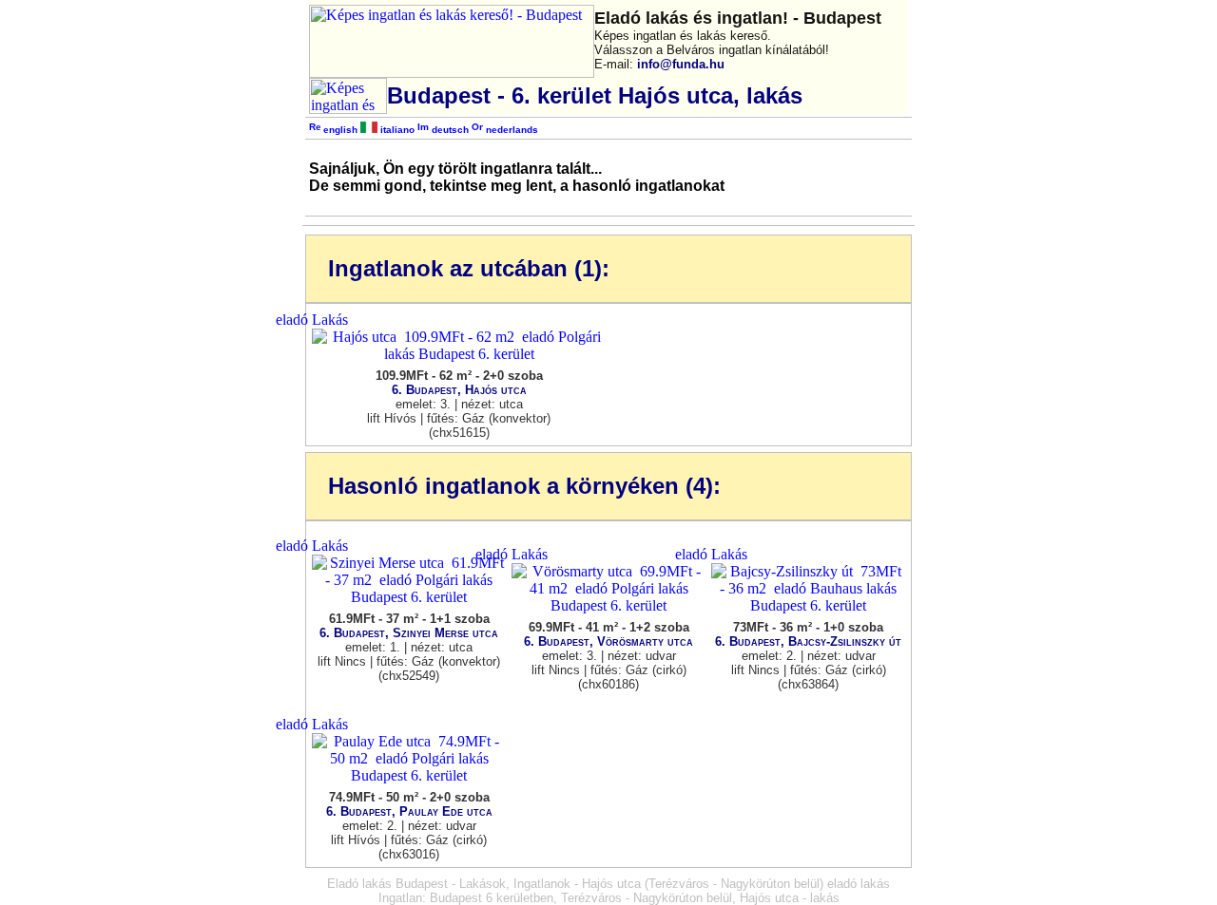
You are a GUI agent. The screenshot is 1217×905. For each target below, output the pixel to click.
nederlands (510, 129)
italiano (396, 129)
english (338, 129)
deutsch (449, 129)
